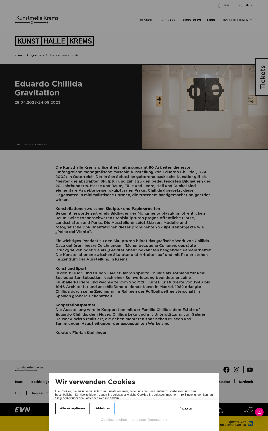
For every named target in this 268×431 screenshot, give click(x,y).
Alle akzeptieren (72, 408)
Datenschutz (157, 420)
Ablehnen (103, 408)
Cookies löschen (114, 420)
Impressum (137, 420)
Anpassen (186, 408)
